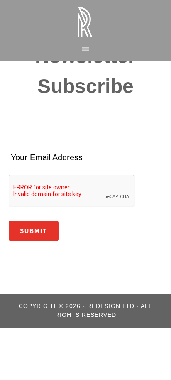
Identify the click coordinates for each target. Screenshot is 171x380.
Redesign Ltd (86, 22)
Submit (33, 231)
